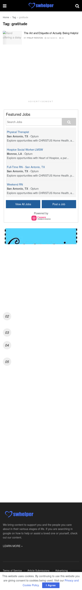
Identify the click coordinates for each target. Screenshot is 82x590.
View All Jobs (23, 204)
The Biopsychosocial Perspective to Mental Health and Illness (45, 344)
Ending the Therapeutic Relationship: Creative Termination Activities (33, 292)
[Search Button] (77, 5)
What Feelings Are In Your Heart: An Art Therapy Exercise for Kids (42, 315)
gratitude (23, 17)
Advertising (61, 570)
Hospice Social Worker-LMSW (25, 149)
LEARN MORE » (13, 546)
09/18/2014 (51, 38)
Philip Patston (35, 38)
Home (6, 17)
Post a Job (58, 204)
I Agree (51, 585)
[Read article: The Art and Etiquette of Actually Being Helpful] (12, 38)
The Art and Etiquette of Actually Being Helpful (51, 33)
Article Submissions (38, 570)
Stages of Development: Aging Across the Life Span (44, 330)
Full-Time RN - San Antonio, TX (26, 167)
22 (62, 38)
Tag (14, 17)
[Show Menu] (4, 5)
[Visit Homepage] (41, 5)
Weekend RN (15, 184)
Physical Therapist (18, 132)
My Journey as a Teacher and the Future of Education (45, 359)
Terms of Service (12, 570)
